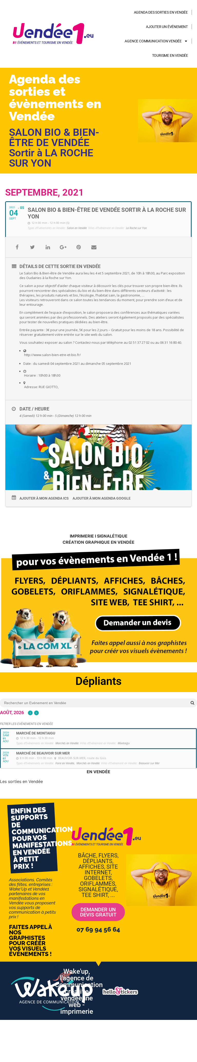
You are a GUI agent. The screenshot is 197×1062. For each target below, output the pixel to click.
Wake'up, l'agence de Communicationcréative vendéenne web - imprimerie (79, 991)
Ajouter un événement (167, 27)
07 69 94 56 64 (98, 929)
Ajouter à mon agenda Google (102, 498)
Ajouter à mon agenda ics (44, 498)
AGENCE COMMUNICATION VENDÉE (153, 41)
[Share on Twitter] (32, 247)
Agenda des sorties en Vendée (161, 12)
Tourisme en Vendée (170, 55)
